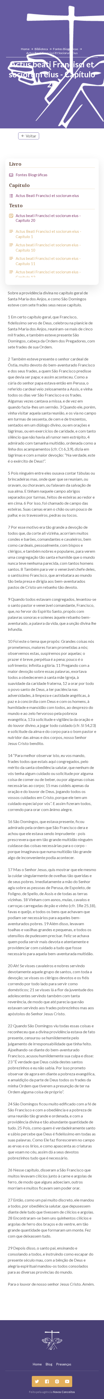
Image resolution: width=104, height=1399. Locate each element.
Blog (49, 1364)
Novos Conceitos (64, 1391)
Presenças (63, 1364)
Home (37, 1364)
